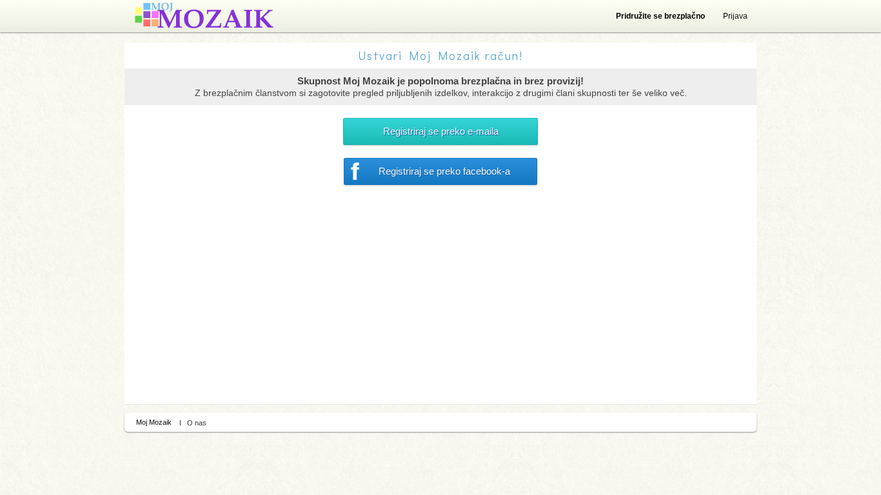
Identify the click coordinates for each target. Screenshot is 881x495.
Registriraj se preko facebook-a (444, 171)
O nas (196, 423)
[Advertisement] (440, 307)
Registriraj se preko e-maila (441, 131)
